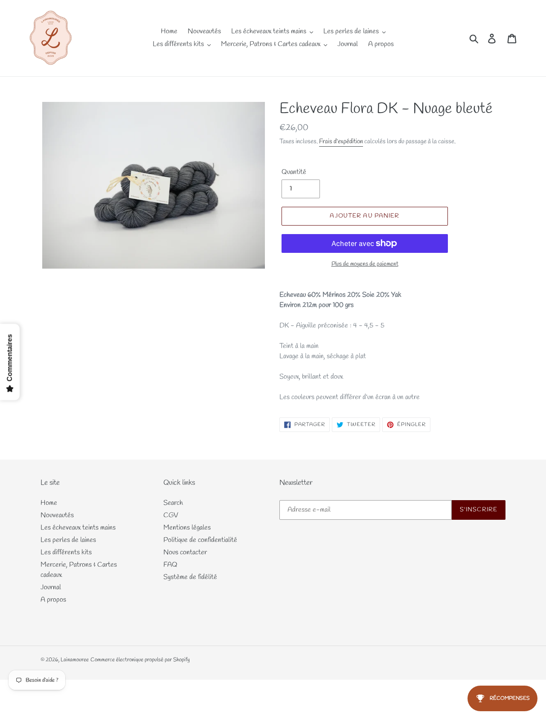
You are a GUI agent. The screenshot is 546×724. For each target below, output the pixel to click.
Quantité (294, 172)
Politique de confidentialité (200, 540)
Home (49, 502)
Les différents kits (66, 552)
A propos (53, 599)
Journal (51, 587)
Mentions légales (187, 527)
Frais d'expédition (341, 141)
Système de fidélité (190, 577)
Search (173, 502)
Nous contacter (185, 552)
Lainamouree (75, 659)
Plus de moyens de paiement (364, 264)
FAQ (170, 564)
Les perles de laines (68, 540)
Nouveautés (57, 515)
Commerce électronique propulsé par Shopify (140, 659)
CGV (170, 515)
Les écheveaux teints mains (78, 527)
